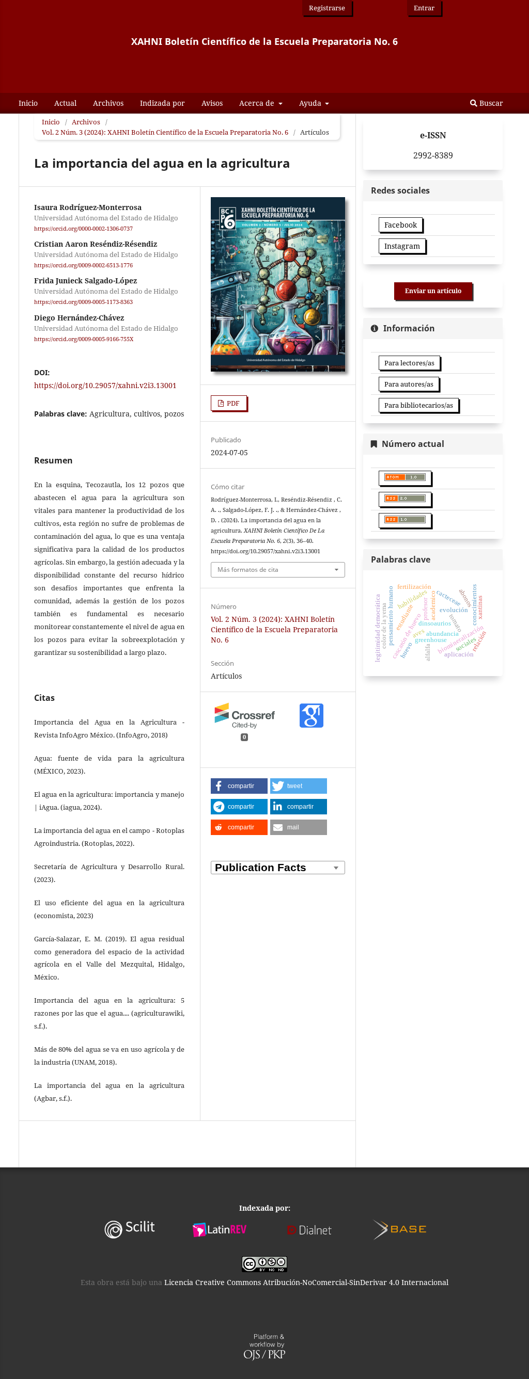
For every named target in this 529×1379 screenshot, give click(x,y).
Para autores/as (408, 384)
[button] (239, 786)
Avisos (212, 103)
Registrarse (327, 7)
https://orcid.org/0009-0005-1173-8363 (83, 302)
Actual (65, 103)
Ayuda (311, 103)
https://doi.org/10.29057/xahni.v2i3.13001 (105, 385)
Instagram (402, 246)
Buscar (490, 103)
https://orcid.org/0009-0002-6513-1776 (83, 265)
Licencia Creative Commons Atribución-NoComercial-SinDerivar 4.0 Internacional (306, 1282)
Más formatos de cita (247, 569)
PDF (232, 403)
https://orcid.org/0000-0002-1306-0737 (83, 228)
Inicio (28, 103)
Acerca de (257, 103)
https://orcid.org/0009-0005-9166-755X (83, 339)
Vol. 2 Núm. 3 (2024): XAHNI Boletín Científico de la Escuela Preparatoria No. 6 (165, 132)
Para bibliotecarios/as (418, 405)
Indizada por (162, 103)
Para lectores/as (409, 362)
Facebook (400, 225)
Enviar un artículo (433, 290)
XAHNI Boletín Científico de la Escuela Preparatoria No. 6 (264, 41)
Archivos (108, 103)
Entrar (424, 7)
